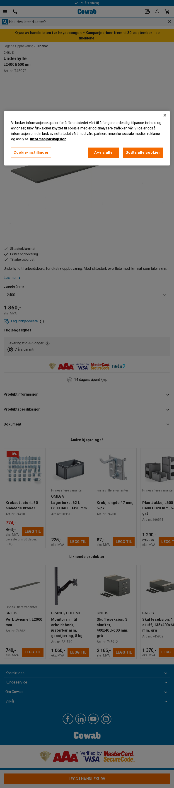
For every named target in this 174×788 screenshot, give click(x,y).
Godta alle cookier (143, 152)
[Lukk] (165, 115)
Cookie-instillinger (31, 152)
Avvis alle (103, 152)
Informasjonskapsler (48, 139)
